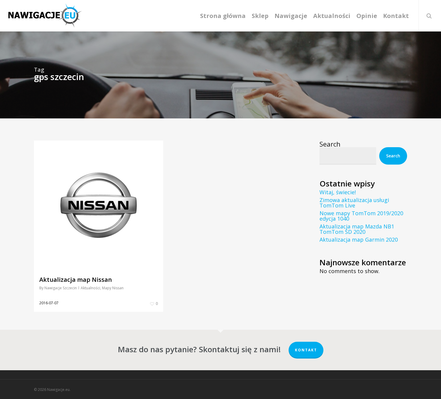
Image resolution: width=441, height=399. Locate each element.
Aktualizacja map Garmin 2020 (359, 239)
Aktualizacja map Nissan (75, 279)
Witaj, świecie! (338, 192)
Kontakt (306, 350)
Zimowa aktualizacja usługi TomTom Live (354, 202)
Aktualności (90, 287)
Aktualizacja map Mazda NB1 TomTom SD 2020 (357, 229)
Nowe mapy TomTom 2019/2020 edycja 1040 (361, 215)
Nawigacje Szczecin (60, 287)
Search (330, 143)
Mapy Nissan (113, 287)
